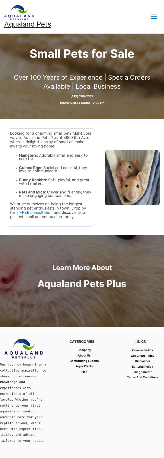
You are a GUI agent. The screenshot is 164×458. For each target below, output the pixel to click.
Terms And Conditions (142, 377)
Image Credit (142, 372)
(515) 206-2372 (82, 96)
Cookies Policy (142, 350)
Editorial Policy (142, 366)
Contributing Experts (84, 361)
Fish (84, 371)
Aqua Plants (84, 366)
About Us (84, 355)
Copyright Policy (142, 355)
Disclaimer (142, 361)
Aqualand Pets (27, 24)
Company (84, 350)
